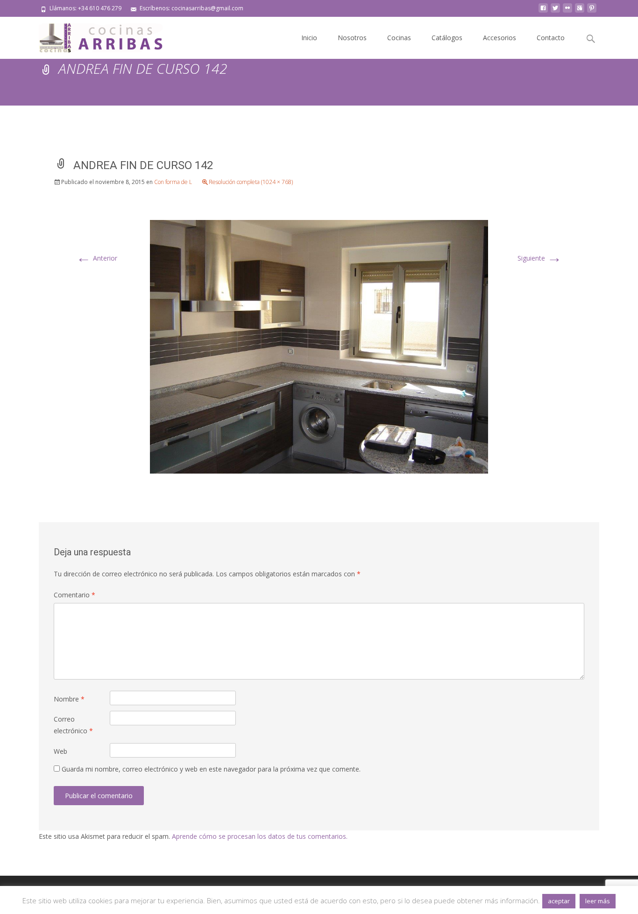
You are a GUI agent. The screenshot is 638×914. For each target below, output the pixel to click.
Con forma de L (173, 182)
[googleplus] (579, 11)
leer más (597, 901)
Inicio (309, 37)
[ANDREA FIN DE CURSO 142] (319, 345)
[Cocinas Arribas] (97, 35)
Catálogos (447, 37)
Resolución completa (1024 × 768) (251, 182)
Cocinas (399, 37)
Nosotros (352, 37)
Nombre (69, 698)
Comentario (74, 594)
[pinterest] (591, 11)
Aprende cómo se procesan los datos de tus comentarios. (259, 836)
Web (60, 751)
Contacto (551, 37)
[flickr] (567, 11)
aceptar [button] (559, 901)
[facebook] (543, 11)
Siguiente (539, 258)
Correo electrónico (73, 725)
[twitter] (555, 11)
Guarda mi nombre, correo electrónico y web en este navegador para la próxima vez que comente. (211, 769)
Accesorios (499, 37)
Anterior (96, 258)
